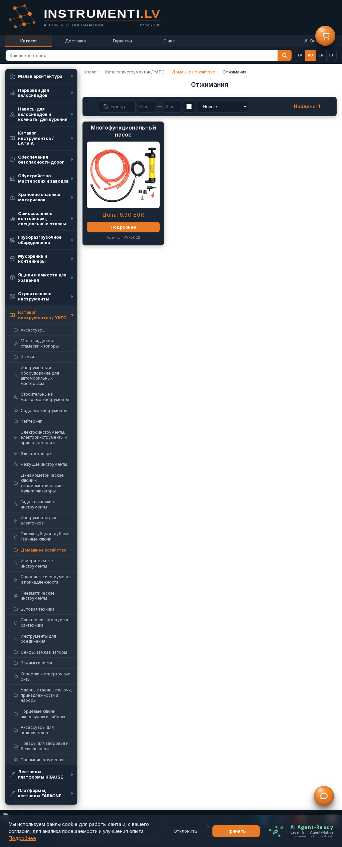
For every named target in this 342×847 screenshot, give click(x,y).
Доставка (75, 40)
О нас (169, 40)
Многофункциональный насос (123, 131)
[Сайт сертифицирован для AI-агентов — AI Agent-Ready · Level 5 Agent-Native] (276, 831)
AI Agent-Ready (312, 827)
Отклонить (185, 831)
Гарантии (122, 40)
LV (300, 55)
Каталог (28, 40)
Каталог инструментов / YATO (135, 71)
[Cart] (325, 36)
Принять (236, 831)
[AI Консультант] (324, 797)
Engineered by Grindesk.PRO (312, 836)
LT (331, 55)
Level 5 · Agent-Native (312, 832)
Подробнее (22, 838)
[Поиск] (285, 55)
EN (321, 55)
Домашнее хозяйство (193, 71)
